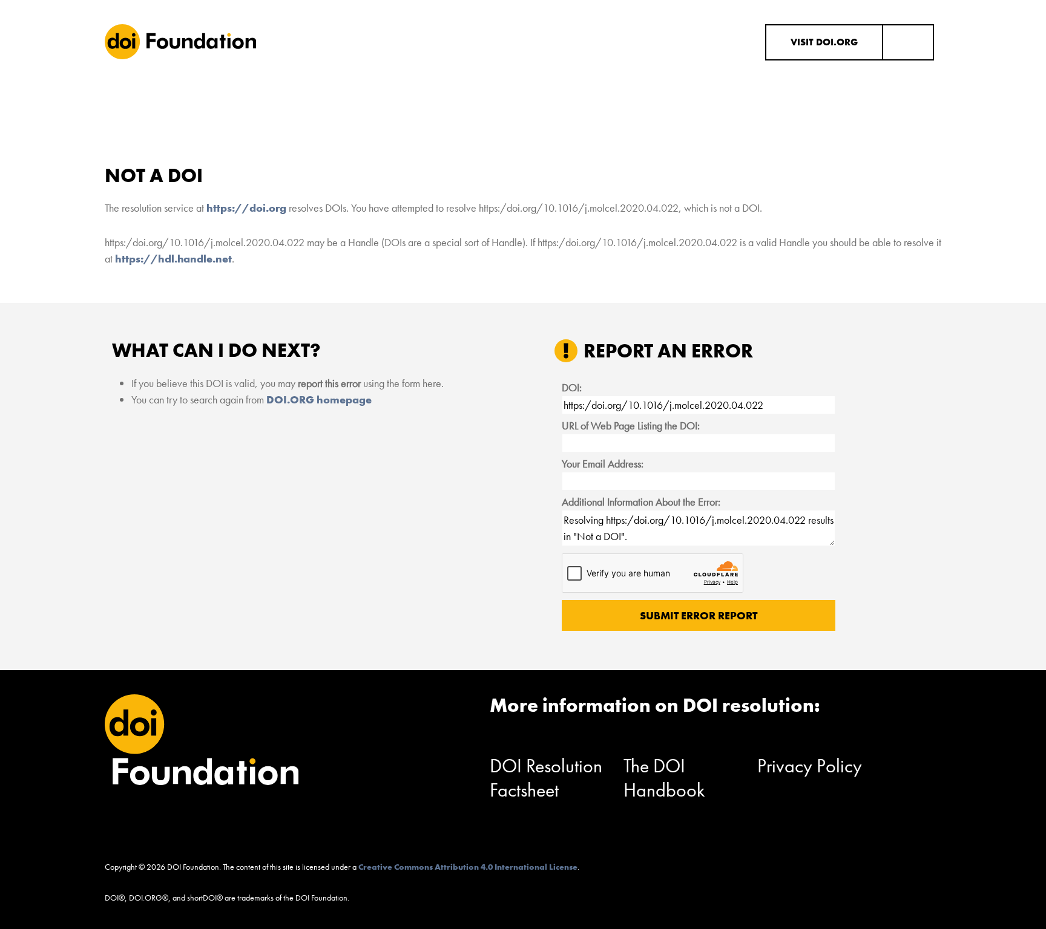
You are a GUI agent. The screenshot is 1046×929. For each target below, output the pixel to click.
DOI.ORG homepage (319, 399)
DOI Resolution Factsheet (546, 778)
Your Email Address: (602, 464)
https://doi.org (246, 208)
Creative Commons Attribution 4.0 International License (467, 866)
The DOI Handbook (664, 778)
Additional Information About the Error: (641, 502)
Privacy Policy (809, 766)
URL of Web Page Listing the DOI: (631, 425)
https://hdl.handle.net (173, 259)
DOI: (572, 387)
